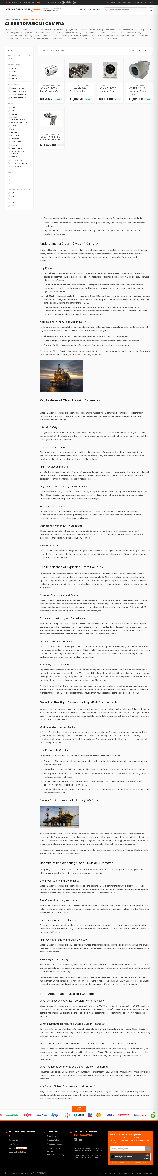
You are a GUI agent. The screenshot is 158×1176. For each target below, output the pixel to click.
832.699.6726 (83, 1135)
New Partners (14, 1144)
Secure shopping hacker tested (110, 1173)
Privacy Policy (129, 1173)
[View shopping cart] (150, 9)
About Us (12, 1136)
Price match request (55, 1144)
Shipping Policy (53, 1140)
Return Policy (52, 1136)
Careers (18, 1148)
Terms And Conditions (145, 1173)
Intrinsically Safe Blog (17, 1152)
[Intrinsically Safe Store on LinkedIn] (75, 1139)
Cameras (16, 19)
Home (7, 19)
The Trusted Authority (55, 1155)
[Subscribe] (148, 1148)
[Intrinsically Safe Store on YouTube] (80, 1139)
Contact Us (13, 1140)
